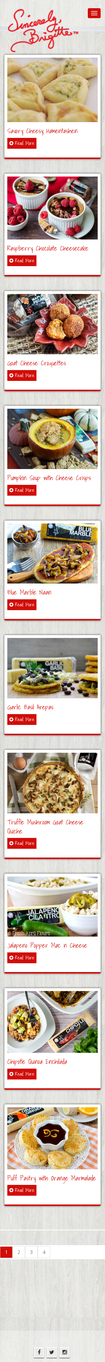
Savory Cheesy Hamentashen (42, 131)
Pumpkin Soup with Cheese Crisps (49, 478)
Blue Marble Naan (29, 592)
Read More (24, 143)
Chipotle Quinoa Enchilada (37, 1061)
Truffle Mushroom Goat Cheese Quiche (45, 826)
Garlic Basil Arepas (30, 707)
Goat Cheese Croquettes (36, 363)
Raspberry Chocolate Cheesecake (47, 248)
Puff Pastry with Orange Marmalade (51, 1178)
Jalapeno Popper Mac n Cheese (47, 945)
